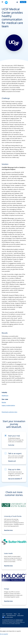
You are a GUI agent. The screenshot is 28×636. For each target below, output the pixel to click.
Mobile (4, 402)
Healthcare (5, 395)
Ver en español (4, 634)
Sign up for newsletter (14, 478)
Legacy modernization (8, 405)
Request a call (12, 461)
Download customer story (9, 412)
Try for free (11, 445)
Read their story (8, 530)
